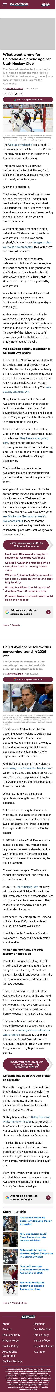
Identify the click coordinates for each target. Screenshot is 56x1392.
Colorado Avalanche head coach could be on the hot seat (29, 598)
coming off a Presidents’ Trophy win (28, 768)
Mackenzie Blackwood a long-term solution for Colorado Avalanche (26, 556)
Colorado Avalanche (20, 144)
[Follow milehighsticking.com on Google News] (48, 612)
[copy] (21, 94)
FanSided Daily (11, 1335)
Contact (7, 1329)
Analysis (16, 625)
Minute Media (17, 1369)
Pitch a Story (41, 1335)
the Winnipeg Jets (27, 886)
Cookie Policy (10, 1346)
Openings (39, 1323)
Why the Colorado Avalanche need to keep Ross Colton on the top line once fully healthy (29, 579)
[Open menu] (5, 4)
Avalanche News (19, 1303)
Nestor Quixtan (14, 88)
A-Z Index (39, 1351)
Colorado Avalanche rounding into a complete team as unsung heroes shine (27, 566)
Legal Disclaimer (44, 1346)
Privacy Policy (10, 1340)
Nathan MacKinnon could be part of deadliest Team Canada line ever (27, 589)
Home (6, 625)
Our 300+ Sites (42, 1329)
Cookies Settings (12, 1361)
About (6, 1323)
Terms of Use (42, 1340)
